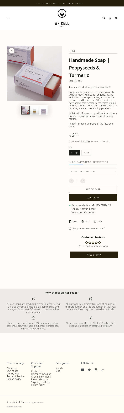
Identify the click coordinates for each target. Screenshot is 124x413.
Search (59, 368)
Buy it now (93, 198)
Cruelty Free (13, 373)
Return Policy (38, 384)
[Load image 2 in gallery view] (34, 110)
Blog (58, 370)
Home (72, 51)
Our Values (12, 370)
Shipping (85, 141)
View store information (83, 212)
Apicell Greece (20, 402)
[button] (104, 18)
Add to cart (93, 189)
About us (11, 368)
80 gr (86, 152)
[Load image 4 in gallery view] (43, 110)
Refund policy (14, 378)
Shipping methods (41, 382)
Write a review (94, 254)
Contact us (36, 371)
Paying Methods (39, 379)
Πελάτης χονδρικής (41, 373)
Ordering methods (41, 376)
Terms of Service (15, 376)
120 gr (74, 152)
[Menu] (8, 18)
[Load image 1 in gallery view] (25, 110)
